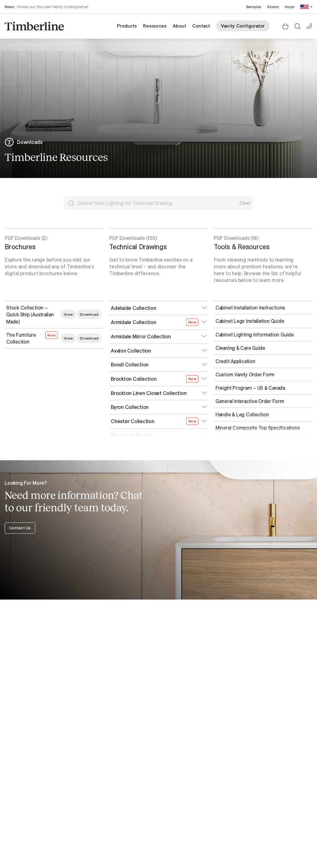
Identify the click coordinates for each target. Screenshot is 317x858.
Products (127, 26)
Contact (201, 26)
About (179, 26)
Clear (244, 203)
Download (89, 314)
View (68, 314)
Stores (273, 6)
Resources (155, 26)
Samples (254, 6)
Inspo (289, 6)
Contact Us (20, 527)
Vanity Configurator (243, 26)
